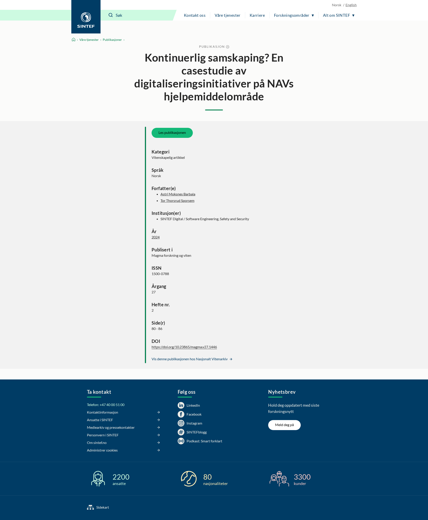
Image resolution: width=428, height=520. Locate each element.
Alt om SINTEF (336, 15)
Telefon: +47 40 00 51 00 (105, 404)
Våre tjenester (228, 15)
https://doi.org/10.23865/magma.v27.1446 (184, 347)
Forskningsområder (291, 15)
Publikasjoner (112, 39)
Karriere (257, 15)
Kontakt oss (195, 15)
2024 (156, 237)
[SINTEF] (86, 16)
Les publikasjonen (172, 132)
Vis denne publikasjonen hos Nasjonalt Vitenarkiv (190, 359)
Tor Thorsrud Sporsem (177, 200)
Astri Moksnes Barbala (177, 194)
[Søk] (110, 15)
